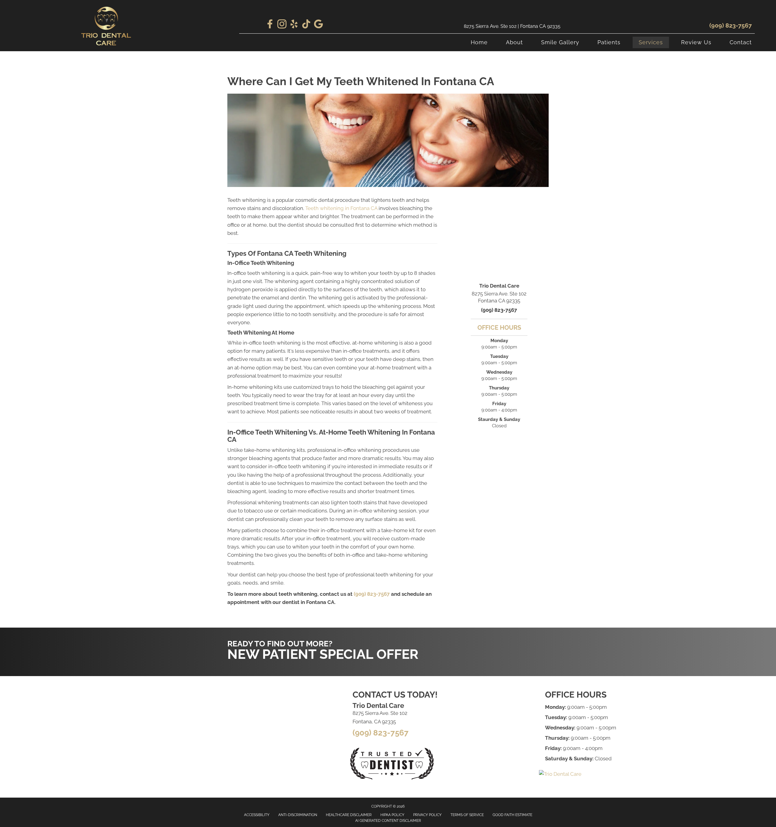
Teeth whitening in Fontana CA (341, 208)
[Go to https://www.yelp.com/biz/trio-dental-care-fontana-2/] (294, 24)
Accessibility (256, 815)
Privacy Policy (427, 815)
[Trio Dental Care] (560, 774)
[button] (491, 639)
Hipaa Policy (392, 815)
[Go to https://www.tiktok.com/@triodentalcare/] (306, 24)
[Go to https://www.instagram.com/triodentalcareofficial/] (281, 24)
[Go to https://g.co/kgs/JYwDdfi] (318, 24)
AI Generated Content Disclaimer (388, 821)
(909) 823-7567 (730, 25)
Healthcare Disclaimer (349, 815)
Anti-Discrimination (297, 815)
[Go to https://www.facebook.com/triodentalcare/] (269, 24)
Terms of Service (467, 815)
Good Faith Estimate (512, 815)
